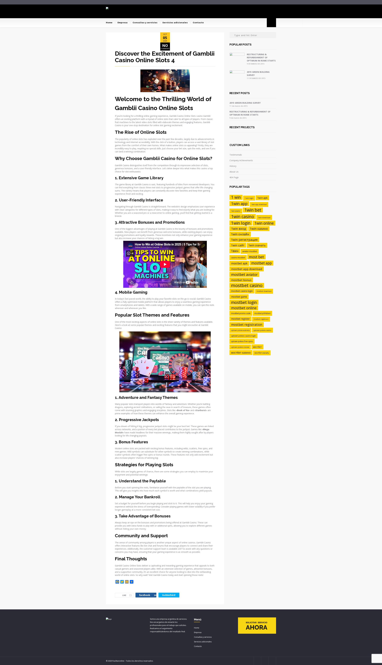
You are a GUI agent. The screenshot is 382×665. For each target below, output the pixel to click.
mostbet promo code (241, 313)
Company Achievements (241, 160)
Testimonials (235, 154)
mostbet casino (246, 285)
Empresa (123, 22)
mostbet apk (239, 263)
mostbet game (239, 296)
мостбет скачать (262, 353)
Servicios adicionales (175, 22)
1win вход (238, 228)
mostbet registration (246, 325)
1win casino (242, 216)
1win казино (259, 228)
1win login (241, 223)
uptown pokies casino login (243, 335)
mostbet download (264, 291)
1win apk (262, 197)
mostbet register (240, 318)
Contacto (198, 22)
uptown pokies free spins (242, 341)
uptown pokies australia (240, 330)
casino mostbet (238, 257)
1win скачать (257, 245)
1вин (234, 251)
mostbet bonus (241, 280)
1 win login (249, 198)
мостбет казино (241, 352)
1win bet (252, 210)
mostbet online (244, 307)
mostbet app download (246, 269)
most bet (256, 256)
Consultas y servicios (145, 22)
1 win (236, 197)
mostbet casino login (242, 290)
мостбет (257, 346)
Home (109, 22)
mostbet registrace (261, 319)
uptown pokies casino (262, 330)
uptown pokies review (240, 347)
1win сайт (237, 245)
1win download (264, 217)
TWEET (170, 595)
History (232, 166)
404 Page (234, 177)
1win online (264, 223)
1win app (239, 203)
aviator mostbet (249, 251)
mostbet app (261, 263)
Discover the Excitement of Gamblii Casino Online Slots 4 (165, 57)
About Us (233, 171)
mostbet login (244, 302)
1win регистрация (244, 240)
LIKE (126, 595)
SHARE (147, 595)
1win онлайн (240, 234)
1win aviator (236, 211)
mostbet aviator (244, 274)
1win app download (259, 204)
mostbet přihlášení (262, 313)
